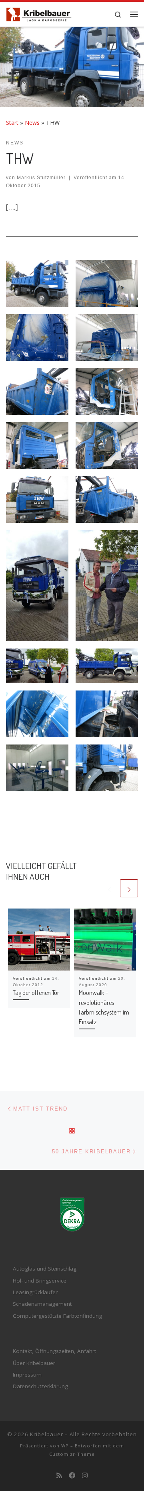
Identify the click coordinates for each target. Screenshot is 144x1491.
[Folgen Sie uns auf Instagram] (85, 1476)
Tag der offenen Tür (36, 992)
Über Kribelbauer (34, 1363)
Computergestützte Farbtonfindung (57, 1315)
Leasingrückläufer (35, 1292)
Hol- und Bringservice (39, 1280)
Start (12, 122)
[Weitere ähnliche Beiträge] (129, 888)
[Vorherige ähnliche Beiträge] (109, 888)
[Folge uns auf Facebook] (72, 1476)
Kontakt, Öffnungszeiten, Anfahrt (54, 1351)
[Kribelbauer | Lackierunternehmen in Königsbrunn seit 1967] (39, 13)
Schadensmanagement (42, 1303)
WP (65, 1446)
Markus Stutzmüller (41, 177)
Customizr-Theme (72, 1454)
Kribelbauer (46, 1434)
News (32, 122)
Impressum (27, 1374)
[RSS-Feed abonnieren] (59, 1476)
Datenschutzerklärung (40, 1386)
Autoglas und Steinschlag (44, 1268)
